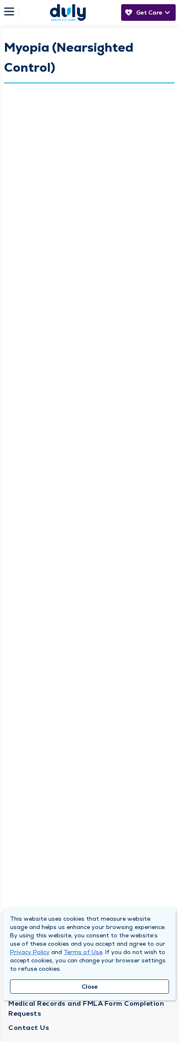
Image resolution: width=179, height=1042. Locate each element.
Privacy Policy (30, 952)
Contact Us (28, 1027)
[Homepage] (68, 12)
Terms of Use (83, 952)
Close (90, 986)
